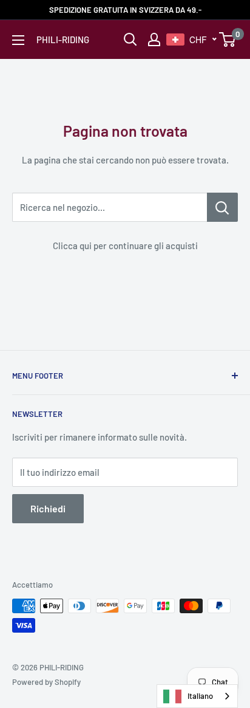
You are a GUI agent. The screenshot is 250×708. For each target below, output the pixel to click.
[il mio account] (154, 39)
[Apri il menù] (18, 40)
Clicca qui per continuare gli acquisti (125, 245)
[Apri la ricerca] (130, 39)
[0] (227, 39)
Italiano (200, 696)
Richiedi (48, 508)
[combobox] (197, 696)
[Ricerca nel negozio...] (222, 207)
